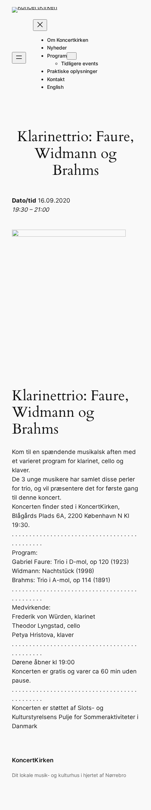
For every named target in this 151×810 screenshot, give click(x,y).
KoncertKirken (32, 760)
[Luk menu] (40, 25)
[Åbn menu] (19, 58)
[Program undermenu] (72, 56)
